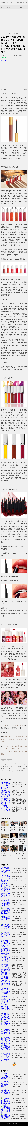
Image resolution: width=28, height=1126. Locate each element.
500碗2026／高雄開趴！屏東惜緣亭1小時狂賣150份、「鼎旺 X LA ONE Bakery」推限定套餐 (19, 952)
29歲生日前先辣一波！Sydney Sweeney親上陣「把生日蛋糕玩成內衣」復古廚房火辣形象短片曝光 (18, 1001)
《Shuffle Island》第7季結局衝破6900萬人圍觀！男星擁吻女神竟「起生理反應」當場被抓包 (19, 1109)
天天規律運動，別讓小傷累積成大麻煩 (4, 853)
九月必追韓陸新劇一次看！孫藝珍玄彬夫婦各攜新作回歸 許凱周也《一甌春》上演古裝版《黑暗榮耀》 (19, 1041)
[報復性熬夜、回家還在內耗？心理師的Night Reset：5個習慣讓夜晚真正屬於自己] (6, 1007)
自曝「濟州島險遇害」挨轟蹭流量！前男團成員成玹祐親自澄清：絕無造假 (18, 991)
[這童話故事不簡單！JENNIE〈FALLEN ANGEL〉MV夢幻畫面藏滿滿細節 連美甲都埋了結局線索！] (6, 967)
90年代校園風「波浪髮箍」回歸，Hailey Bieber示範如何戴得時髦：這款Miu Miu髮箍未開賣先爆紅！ (18, 1057)
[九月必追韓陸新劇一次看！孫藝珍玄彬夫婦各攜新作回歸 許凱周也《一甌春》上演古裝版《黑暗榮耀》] (6, 1040)
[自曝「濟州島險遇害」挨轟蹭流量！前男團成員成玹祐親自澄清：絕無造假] (6, 991)
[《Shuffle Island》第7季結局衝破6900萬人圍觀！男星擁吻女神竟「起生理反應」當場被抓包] (6, 1109)
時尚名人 (7, 7)
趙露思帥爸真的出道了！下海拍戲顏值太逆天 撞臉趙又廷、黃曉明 (19, 1084)
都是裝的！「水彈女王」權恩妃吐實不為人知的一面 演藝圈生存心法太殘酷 (18, 960)
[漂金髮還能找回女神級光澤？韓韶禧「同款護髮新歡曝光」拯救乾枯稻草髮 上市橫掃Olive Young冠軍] (6, 801)
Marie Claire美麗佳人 (16, 725)
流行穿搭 (14, 7)
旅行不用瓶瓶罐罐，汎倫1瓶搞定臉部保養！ (5, 841)
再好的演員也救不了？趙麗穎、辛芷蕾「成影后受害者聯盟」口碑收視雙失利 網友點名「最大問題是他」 (19, 888)
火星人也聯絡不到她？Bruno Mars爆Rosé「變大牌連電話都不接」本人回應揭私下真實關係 (18, 911)
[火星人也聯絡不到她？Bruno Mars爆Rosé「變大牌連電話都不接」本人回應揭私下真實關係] (6, 910)
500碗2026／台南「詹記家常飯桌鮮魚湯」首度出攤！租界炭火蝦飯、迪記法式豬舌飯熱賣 (19, 976)
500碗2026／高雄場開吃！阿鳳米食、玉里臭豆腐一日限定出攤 (18, 983)
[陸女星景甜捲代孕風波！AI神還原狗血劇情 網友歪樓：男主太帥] (6, 1023)
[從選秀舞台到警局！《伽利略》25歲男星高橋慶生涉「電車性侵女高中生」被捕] (6, 1048)
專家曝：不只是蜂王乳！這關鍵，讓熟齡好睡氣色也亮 (4, 829)
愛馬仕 (19, 758)
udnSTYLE (4, 33)
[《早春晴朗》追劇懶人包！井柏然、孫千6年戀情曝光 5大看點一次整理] (6, 1117)
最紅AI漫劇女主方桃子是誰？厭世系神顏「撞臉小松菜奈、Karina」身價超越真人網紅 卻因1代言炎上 (14, 853)
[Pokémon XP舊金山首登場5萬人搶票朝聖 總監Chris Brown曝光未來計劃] (6, 927)
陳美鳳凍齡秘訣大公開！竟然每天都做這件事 (22, 829)
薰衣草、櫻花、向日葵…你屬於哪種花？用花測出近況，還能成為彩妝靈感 (14, 739)
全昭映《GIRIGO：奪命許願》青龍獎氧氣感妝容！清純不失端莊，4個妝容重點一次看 (18, 794)
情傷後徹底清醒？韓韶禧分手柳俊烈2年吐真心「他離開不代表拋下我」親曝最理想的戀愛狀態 (18, 903)
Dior (14, 758)
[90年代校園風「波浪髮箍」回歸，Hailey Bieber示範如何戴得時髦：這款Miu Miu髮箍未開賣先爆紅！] (6, 1056)
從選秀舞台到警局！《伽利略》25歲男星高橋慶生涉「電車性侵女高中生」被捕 (19, 1048)
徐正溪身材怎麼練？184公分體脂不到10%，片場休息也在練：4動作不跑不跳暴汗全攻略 (19, 786)
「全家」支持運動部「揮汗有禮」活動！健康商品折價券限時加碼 (18, 934)
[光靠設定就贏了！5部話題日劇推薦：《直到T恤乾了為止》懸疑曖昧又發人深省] (6, 1032)
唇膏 (3, 758)
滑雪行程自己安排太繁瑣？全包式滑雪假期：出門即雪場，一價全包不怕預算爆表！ (22, 841)
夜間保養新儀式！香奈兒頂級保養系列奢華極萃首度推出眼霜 (18, 809)
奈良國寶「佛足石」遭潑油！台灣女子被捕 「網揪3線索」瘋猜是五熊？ (18, 1076)
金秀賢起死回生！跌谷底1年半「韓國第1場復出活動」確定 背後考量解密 (19, 870)
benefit (9, 760)
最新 (2, 7)
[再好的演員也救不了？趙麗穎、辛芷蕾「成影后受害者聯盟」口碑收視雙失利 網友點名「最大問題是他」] (6, 886)
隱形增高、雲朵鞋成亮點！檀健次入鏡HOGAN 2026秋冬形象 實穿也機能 (13, 829)
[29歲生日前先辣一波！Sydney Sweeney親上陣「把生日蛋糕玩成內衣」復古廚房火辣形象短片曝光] (6, 999)
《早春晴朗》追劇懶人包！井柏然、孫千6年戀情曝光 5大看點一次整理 (18, 1116)
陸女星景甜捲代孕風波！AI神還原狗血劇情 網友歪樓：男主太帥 (19, 1023)
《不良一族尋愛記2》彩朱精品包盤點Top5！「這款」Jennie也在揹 (18, 894)
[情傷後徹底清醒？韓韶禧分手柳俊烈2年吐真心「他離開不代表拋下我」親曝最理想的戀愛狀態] (6, 902)
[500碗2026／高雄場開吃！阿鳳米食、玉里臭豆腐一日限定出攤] (6, 983)
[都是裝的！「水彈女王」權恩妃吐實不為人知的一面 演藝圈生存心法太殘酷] (6, 959)
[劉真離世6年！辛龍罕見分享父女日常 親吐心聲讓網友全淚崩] (6, 1092)
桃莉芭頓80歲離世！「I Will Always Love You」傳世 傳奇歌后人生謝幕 (13, 841)
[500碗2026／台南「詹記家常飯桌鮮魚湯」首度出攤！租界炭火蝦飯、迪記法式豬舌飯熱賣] (6, 975)
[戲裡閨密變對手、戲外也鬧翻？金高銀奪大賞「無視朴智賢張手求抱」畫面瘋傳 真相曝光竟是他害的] (6, 1100)
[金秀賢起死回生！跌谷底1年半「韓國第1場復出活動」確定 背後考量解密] (6, 870)
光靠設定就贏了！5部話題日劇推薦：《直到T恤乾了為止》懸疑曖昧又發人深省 (19, 1032)
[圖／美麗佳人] (14, 74)
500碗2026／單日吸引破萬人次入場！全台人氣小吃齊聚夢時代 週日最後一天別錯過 (19, 943)
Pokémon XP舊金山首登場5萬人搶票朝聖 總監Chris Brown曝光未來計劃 (19, 927)
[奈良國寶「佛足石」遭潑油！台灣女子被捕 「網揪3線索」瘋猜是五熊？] (6, 1076)
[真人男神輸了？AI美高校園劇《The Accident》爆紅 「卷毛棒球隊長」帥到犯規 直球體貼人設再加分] (6, 1015)
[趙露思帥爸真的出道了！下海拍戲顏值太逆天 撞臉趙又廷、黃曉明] (6, 1084)
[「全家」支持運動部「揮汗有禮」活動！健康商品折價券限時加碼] (6, 935)
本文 (4, 725)
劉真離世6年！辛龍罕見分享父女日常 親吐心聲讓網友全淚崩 (18, 1092)
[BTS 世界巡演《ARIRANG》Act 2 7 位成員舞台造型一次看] (6, 919)
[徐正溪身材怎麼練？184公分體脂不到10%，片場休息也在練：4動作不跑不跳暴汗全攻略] (6, 785)
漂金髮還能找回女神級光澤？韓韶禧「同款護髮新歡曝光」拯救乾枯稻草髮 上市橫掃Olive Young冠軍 (18, 803)
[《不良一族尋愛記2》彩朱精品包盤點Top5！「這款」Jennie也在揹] (6, 894)
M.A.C (3, 760)
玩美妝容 (16, 33)
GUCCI (8, 758)
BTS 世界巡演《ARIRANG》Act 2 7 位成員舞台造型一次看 (18, 918)
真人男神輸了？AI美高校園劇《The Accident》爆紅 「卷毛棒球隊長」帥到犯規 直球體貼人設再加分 (19, 1017)
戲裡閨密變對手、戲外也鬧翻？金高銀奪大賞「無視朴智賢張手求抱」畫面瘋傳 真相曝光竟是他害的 (19, 1101)
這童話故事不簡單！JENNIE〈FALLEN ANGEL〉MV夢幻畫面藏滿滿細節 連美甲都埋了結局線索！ (19, 969)
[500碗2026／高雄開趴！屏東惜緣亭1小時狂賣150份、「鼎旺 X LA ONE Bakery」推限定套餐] (6, 951)
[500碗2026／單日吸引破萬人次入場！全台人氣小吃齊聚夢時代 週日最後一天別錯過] (6, 943)
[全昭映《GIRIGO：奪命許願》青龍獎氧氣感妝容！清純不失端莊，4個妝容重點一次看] (6, 793)
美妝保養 (21, 7)
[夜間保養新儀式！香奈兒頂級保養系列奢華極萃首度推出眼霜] (6, 809)
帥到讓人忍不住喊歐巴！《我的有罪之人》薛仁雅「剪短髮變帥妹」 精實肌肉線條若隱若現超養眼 (22, 853)
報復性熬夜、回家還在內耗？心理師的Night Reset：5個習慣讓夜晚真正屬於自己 (18, 1008)
